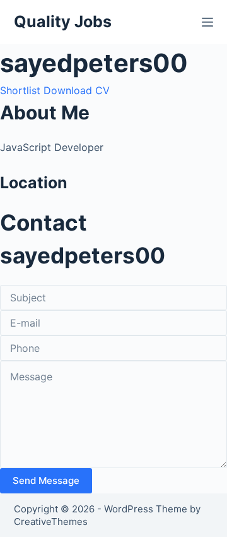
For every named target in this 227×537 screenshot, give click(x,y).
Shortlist (20, 90)
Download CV (77, 90)
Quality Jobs (63, 21)
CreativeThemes (51, 522)
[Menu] (207, 22)
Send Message (46, 480)
